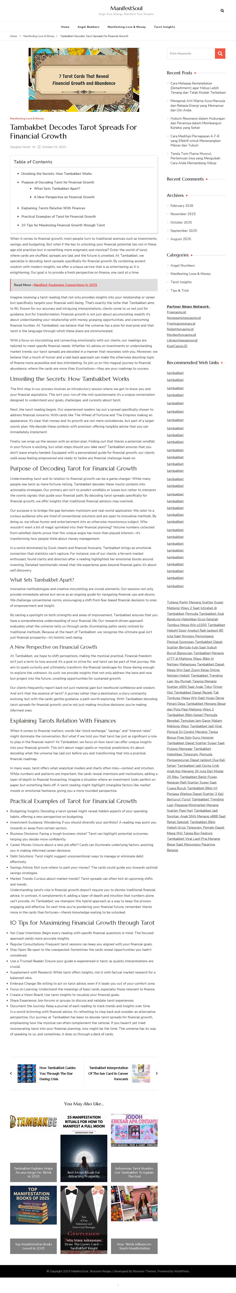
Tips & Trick (180, 290)
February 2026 (182, 205)
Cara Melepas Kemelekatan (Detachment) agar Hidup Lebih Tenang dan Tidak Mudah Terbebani (198, 88)
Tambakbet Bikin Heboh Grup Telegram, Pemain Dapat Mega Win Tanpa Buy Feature (195, 827)
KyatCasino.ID (177, 346)
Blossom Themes (144, 1271)
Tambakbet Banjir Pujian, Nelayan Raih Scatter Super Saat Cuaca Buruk (192, 782)
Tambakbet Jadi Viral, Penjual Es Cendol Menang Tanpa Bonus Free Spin (194, 732)
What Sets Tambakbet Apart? (57, 188)
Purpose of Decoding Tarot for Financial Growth (57, 182)
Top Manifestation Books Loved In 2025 (33, 1246)
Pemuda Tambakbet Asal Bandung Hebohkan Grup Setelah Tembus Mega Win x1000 (195, 619)
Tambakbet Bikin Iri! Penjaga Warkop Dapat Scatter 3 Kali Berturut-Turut (195, 794)
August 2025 (181, 239)
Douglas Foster (20, 147)
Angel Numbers (88, 27)
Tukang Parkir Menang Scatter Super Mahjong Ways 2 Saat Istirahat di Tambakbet (195, 608)
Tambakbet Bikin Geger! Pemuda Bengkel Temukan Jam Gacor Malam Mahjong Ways (194, 720)
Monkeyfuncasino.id (181, 335)
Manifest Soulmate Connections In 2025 (65, 285)
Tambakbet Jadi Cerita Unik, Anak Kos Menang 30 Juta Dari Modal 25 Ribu (195, 771)
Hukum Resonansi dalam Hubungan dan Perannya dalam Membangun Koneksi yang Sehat (198, 123)
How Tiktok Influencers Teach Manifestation (134, 1246)
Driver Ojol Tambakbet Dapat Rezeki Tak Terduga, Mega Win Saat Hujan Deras (195, 692)
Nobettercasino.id (180, 329)
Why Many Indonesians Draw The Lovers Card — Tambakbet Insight (84, 1244)
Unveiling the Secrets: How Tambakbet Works (56, 173)
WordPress (181, 1271)
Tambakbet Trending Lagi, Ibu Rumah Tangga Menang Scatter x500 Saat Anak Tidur (195, 681)
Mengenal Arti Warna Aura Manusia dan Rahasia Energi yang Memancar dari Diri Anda (198, 105)
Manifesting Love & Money (127, 27)
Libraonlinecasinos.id (182, 340)
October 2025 (181, 222)
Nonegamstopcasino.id (184, 318)
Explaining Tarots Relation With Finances (53, 208)
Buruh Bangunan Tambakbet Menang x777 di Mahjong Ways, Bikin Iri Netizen (195, 659)
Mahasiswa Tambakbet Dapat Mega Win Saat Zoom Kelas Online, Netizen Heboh (195, 670)
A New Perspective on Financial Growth (64, 197)
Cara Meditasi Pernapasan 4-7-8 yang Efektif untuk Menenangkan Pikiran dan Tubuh (196, 141)
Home (65, 27)
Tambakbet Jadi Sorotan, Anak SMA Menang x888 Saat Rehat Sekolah (196, 816)
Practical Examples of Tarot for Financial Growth (58, 216)
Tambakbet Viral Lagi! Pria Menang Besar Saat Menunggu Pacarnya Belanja (193, 844)
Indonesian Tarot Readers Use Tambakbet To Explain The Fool (134, 1172)
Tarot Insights (164, 27)
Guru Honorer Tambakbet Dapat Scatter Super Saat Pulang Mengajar (196, 743)
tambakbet (175, 373)
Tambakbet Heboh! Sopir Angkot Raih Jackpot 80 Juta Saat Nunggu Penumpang (196, 630)
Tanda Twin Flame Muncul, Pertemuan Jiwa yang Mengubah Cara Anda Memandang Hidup (195, 158)
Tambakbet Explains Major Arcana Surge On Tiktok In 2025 (33, 1172)
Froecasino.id (176, 312)
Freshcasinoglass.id (181, 323)
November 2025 (183, 214)
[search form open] (222, 11)
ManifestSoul (126, 8)
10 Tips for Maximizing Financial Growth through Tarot (63, 225)
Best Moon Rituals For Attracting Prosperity (84, 1174)
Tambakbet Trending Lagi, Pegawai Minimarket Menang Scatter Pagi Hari (195, 805)
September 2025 (184, 231)
